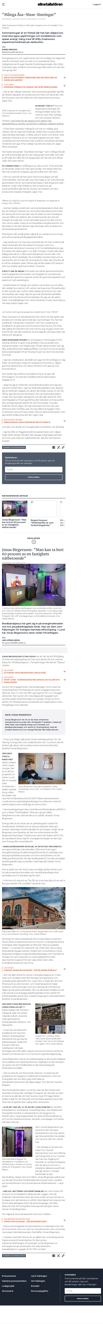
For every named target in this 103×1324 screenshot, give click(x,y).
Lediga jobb (8, 1286)
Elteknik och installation (14, 447)
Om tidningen (38, 1281)
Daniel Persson (9, 49)
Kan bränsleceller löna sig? (25, 1220)
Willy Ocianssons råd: (30, 77)
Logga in (97, 4)
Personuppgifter (39, 1291)
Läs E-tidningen (39, 1276)
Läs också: (25, 671)
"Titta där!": (30, 85)
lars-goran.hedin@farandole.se (14, 643)
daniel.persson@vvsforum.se (12, 52)
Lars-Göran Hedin (11, 640)
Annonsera (7, 1291)
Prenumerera (9, 1276)
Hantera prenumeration (14, 1281)
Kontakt (35, 1286)
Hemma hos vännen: (27, 421)
